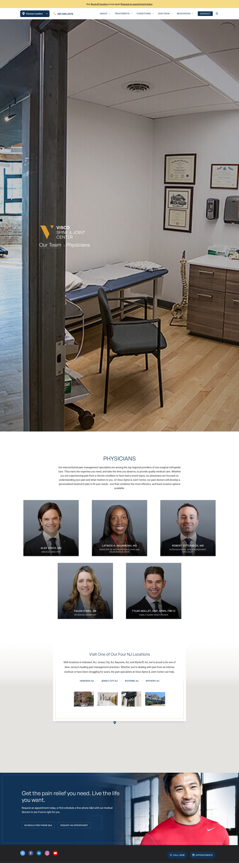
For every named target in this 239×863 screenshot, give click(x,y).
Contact (205, 13)
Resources (184, 13)
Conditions (144, 13)
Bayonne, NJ (132, 680)
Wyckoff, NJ (152, 680)
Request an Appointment (74, 825)
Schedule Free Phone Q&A (38, 825)
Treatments (122, 13)
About (104, 13)
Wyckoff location (99, 4)
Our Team (164, 13)
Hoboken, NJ (87, 680)
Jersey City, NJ (109, 680)
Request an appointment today (136, 4)
